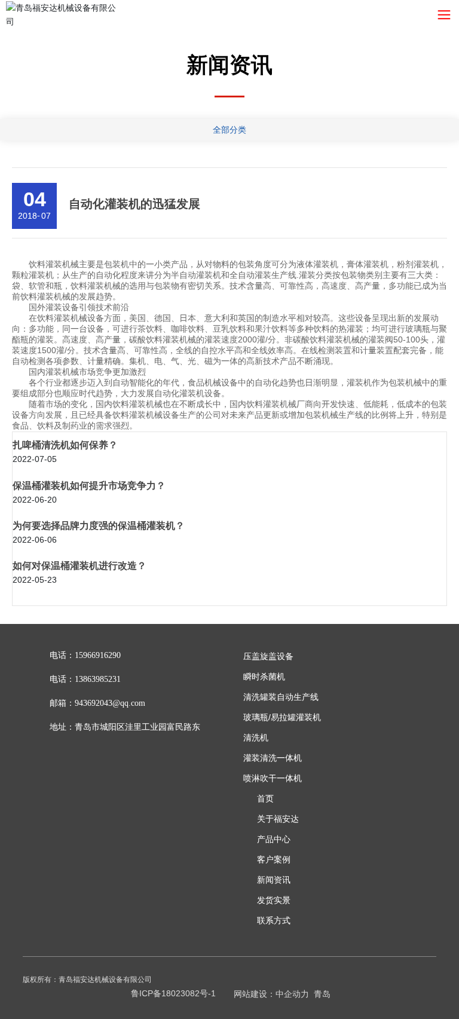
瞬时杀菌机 (264, 676)
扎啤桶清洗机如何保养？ (65, 445)
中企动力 (292, 994)
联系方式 (273, 920)
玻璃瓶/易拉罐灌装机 (282, 717)
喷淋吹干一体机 (272, 778)
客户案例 (273, 859)
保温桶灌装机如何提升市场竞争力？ (89, 486)
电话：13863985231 (85, 679)
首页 (265, 798)
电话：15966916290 (85, 655)
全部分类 (229, 129)
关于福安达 (278, 819)
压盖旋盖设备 (268, 656)
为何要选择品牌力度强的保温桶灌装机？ (99, 526)
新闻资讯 (273, 880)
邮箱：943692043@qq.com (97, 703)
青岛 (322, 994)
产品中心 (273, 839)
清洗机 (255, 737)
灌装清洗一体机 (272, 758)
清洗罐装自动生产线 (281, 697)
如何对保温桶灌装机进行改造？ (79, 566)
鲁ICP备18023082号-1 (173, 993)
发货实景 (273, 900)
